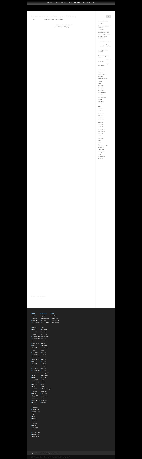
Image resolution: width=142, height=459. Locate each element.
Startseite (50, 2)
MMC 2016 (100, 115)
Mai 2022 (34, 327)
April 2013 (34, 423)
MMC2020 (100, 133)
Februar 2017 (35, 368)
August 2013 (35, 414)
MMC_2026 (100, 23)
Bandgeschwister (102, 74)
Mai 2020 (34, 334)
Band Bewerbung (86, 2)
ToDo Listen (101, 149)
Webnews (100, 158)
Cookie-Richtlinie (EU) (44, 453)
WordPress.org (55, 322)
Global (99, 83)
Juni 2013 (34, 418)
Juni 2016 (34, 377)
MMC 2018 (100, 120)
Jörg (34, 19)
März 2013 (34, 425)
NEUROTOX (101, 138)
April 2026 (34, 316)
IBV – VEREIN (101, 90)
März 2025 (34, 318)
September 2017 (36, 359)
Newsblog (57, 2)
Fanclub (70, 2)
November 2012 (36, 434)
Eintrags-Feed (55, 318)
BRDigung (46, 19)
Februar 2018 (35, 352)
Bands (93, 2)
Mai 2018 (34, 345)
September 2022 (36, 325)
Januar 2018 (35, 354)
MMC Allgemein (102, 129)
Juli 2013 (34, 416)
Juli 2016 (34, 375)
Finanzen (100, 81)
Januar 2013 (35, 430)
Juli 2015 (34, 386)
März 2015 (34, 393)
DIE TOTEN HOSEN (102, 79)
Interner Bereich (102, 92)
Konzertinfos (101, 101)
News (99, 140)
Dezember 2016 (36, 370)
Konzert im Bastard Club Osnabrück (64, 25)
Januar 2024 (35, 320)
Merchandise (77, 2)
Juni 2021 (34, 329)
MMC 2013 (100, 108)
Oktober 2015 (35, 382)
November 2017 (36, 357)
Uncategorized (101, 152)
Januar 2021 (35, 332)
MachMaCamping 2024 (103, 32)
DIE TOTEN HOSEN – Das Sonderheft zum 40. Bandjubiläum (104, 36)
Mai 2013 (34, 421)
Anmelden (54, 316)
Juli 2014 (34, 402)
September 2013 (36, 411)
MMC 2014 (100, 110)
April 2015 (34, 391)
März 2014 (34, 405)
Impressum (34, 453)
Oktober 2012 (35, 437)
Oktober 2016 (35, 373)
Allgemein (100, 72)
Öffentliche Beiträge (103, 145)
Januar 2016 (35, 379)
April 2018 (34, 348)
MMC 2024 (100, 122)
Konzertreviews (101, 104)
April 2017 (34, 364)
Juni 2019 (34, 341)
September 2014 (36, 400)
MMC (99, 106)
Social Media (101, 147)
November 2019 (36, 338)
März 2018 (34, 350)
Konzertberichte (102, 97)
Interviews (51, 19)
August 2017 (35, 361)
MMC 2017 (100, 117)
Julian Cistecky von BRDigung (62, 26)
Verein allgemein (102, 156)
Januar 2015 (35, 398)
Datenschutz (55, 453)
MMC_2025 (100, 30)
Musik (99, 136)
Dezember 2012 (36, 432)
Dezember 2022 (36, 322)
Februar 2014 (35, 407)
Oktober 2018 (35, 343)
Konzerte (100, 99)
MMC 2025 (100, 124)
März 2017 (34, 366)
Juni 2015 (34, 389)
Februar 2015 (35, 395)
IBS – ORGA (101, 85)
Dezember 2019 (36, 336)
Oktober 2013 (35, 409)
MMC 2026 (63, 2)
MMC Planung (101, 131)
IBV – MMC (100, 88)
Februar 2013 (35, 427)
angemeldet (39, 299)
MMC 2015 (100, 113)
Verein (99, 154)
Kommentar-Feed (56, 320)
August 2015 (35, 384)
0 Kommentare (59, 19)
